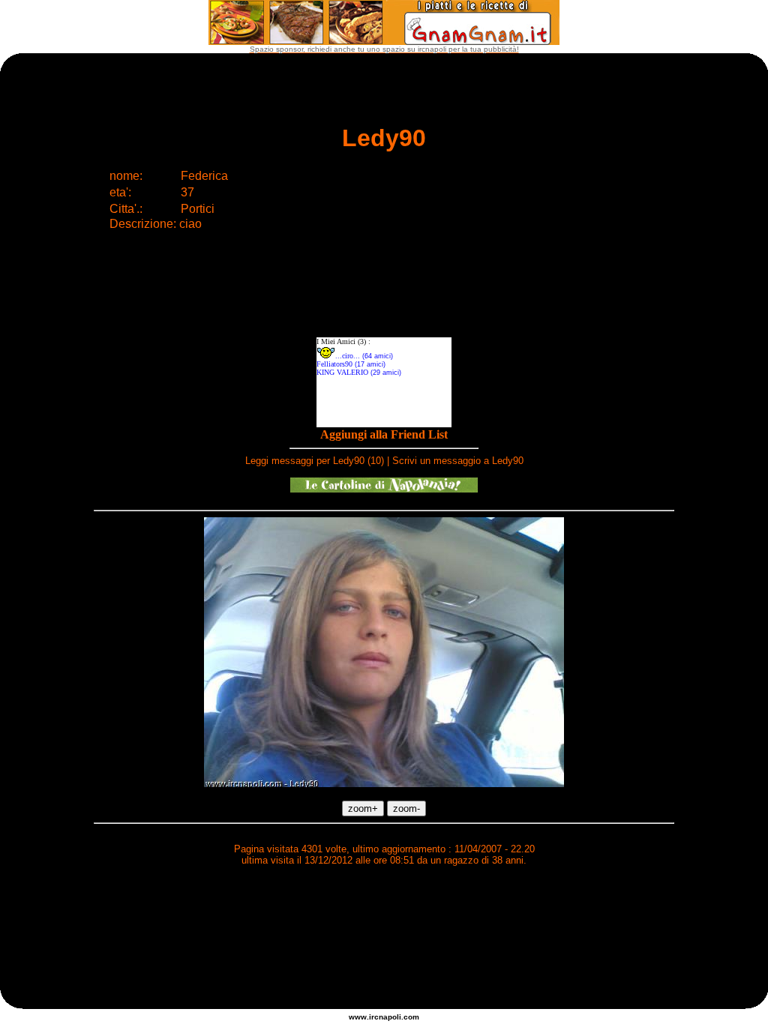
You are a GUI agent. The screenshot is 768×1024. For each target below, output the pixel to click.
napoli (390, 1017)
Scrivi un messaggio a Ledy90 (458, 460)
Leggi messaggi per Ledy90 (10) (314, 460)
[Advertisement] (384, 915)
